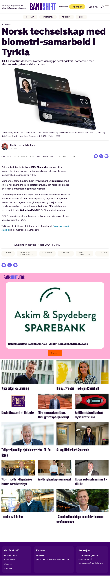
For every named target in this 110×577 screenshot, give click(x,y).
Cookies (8, 564)
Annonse (8, 568)
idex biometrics (84, 253)
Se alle (54, 353)
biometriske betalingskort (27, 253)
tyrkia (8, 253)
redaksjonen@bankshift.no (90, 563)
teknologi (65, 253)
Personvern (9, 559)
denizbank (47, 253)
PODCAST (30, 17)
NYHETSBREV (48, 17)
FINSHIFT (66, 17)
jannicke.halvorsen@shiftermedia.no (52, 559)
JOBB (81, 17)
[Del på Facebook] (96, 156)
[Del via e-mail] (106, 156)
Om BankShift (10, 555)
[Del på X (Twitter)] (101, 156)
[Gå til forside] (43, 6)
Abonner (77, 6)
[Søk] (102, 6)
